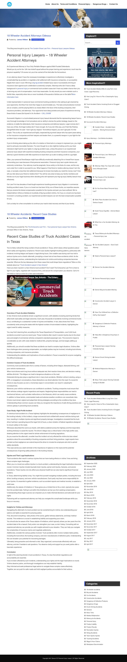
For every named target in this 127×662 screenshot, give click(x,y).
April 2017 (89, 544)
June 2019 (89, 489)
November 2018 (91, 504)
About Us (55, 4)
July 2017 (89, 538)
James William (22, 39)
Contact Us (113, 4)
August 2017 (90, 535)
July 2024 (89, 472)
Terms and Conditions (68, 4)
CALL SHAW (46, 113)
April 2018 (89, 512)
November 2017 (91, 527)
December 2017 (91, 524)
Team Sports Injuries (93, 636)
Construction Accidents (94, 598)
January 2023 (90, 481)
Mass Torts (90, 612)
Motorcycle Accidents (93, 618)
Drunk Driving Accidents (94, 607)
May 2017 (89, 541)
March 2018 (90, 515)
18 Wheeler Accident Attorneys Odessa (99, 415)
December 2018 (91, 501)
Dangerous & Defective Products (97, 601)
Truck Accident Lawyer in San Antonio (33, 265)
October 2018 (90, 507)
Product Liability (91, 624)
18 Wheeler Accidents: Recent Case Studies (101, 418)
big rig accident (38, 83)
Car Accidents (91, 595)
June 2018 (89, 509)
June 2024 (89, 475)
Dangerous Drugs (100, 4)
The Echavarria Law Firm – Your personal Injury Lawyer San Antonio (52, 227)
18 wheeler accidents (38, 39)
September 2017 (91, 533)
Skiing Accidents (91, 633)
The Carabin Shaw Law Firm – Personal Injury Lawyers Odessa (52, 48)
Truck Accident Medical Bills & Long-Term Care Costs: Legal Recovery (100, 399)
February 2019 (91, 498)
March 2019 (90, 495)
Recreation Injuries (92, 630)
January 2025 (90, 469)
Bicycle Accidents (92, 592)
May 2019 (89, 492)
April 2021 (89, 484)
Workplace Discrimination (94, 644)
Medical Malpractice (92, 615)
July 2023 (89, 478)
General (89, 610)
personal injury (22, 88)
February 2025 (91, 466)
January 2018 (90, 521)
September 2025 (91, 463)
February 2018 (91, 518)
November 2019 (91, 486)
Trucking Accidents (92, 638)
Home (47, 4)
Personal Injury (84, 4)
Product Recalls (91, 627)
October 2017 (90, 530)
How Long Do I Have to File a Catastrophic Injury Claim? (101, 405)
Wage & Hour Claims (93, 641)
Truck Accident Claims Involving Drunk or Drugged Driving (102, 411)
